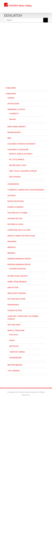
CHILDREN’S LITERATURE (17, 150)
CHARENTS (13, 114)
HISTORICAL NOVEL (15, 224)
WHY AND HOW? (14, 325)
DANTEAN (11, 196)
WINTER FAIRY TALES (17, 165)
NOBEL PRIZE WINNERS (17, 282)
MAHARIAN (11, 242)
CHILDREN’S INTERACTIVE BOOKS (21, 144)
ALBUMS (10, 98)
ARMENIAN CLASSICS (16, 109)
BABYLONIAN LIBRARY (16, 127)
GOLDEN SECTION (14, 219)
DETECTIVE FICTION (15, 201)
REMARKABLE (13, 305)
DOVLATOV (13, 335)
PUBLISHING (11, 88)
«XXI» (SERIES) (13, 371)
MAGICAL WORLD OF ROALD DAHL (21, 236)
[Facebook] (21, 400)
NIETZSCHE (14, 346)
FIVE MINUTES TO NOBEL (17, 213)
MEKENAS (11, 247)
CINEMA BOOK (13, 184)
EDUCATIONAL (15, 177)
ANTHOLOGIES (13, 104)
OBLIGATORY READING (16, 293)
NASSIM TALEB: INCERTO (17, 276)
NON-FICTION (12, 288)
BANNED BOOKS (14, 132)
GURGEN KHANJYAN (17, 269)
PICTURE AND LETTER (16, 299)
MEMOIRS (11, 253)
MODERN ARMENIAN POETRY (19, 259)
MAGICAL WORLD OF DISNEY (21, 154)
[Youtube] (30, 400)
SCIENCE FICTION (14, 310)
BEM (9, 138)
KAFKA (12, 340)
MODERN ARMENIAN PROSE (18, 265)
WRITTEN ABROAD (14, 365)
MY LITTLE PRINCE (16, 160)
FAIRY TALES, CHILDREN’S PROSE (23, 171)
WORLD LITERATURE (15, 331)
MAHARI (12, 119)
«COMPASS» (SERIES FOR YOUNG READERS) (25, 190)
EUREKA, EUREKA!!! (15, 207)
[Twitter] (26, 400)
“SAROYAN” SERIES (17, 352)
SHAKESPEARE (15, 358)
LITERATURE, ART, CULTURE (18, 230)
